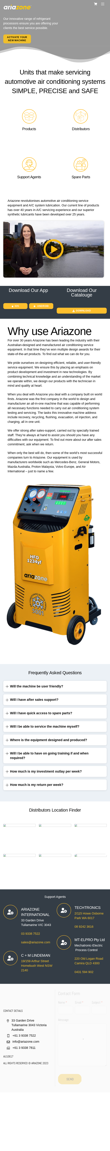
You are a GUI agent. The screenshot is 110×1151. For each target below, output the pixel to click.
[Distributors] (81, 122)
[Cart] (95, 4)
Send (70, 1079)
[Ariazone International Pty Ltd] (17, 7)
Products (29, 129)
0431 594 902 (83, 972)
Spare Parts (81, 177)
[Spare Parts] (81, 170)
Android (43, 306)
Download (83, 310)
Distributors (81, 129)
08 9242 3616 (83, 926)
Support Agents (29, 177)
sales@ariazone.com (35, 942)
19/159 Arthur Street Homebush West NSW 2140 (36, 965)
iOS (17, 306)
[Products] (29, 122)
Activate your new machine (17, 38)
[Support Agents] (29, 170)
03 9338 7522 (30, 933)
